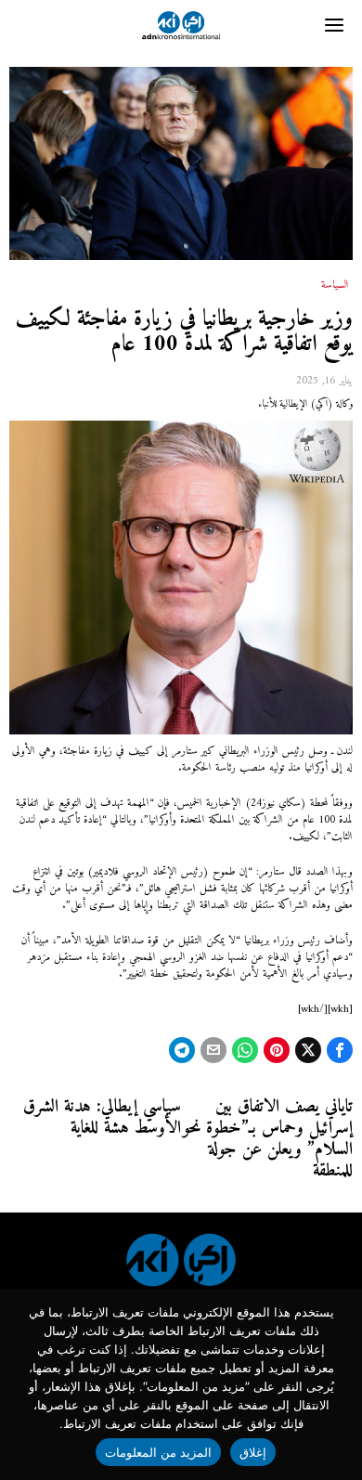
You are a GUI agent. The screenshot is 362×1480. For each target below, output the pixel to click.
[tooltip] (340, 1050)
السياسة (335, 286)
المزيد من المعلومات (159, 1452)
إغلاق (252, 1452)
